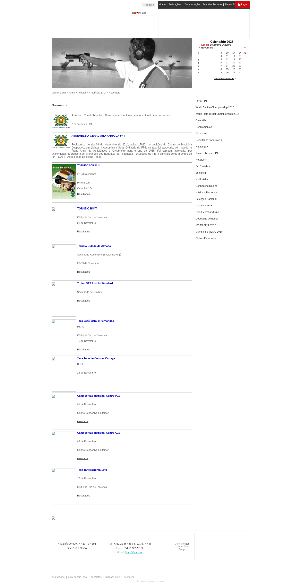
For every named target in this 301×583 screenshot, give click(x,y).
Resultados (83, 194)
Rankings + (202, 146)
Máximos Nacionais (206, 192)
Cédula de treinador (207, 218)
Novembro (207, 47)
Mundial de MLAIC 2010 (209, 231)
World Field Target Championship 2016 (217, 114)
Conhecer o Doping (206, 186)
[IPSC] (188, 22)
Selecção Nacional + (207, 199)
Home (162, 4)
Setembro (215, 44)
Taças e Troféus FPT (207, 153)
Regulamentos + (205, 127)
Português (141, 13)
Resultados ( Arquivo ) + (209, 140)
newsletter (129, 577)
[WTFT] (221, 23)
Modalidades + (204, 205)
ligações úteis (112, 577)
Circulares (201, 133)
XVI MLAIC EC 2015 (207, 225)
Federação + (175, 4)
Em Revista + (203, 166)
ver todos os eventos (224, 78)
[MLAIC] (204, 22)
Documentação (192, 4)
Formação (230, 4)
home (72, 92)
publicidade (58, 577)
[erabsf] (238, 22)
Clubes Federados (206, 238)
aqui (187, 543)
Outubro (226, 44)
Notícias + (82, 92)
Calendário (202, 120)
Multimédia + (203, 179)
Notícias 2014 (98, 92)
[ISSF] (172, 22)
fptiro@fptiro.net (134, 552)
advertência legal (77, 577)
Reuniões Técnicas (212, 4)
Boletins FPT (203, 172)
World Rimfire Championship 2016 (215, 107)
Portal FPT (201, 100)
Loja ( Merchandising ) (208, 212)
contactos (96, 577)
